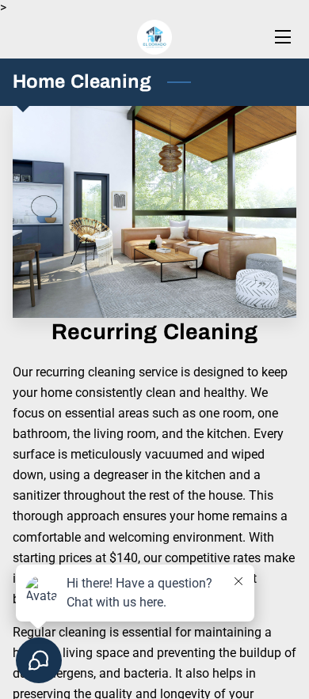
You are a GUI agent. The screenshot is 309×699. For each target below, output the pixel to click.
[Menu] (282, 37)
